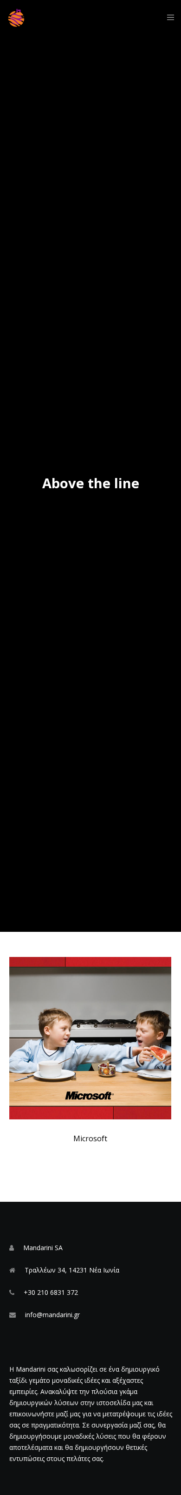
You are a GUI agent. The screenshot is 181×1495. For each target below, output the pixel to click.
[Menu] (167, 17)
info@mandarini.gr (52, 1314)
